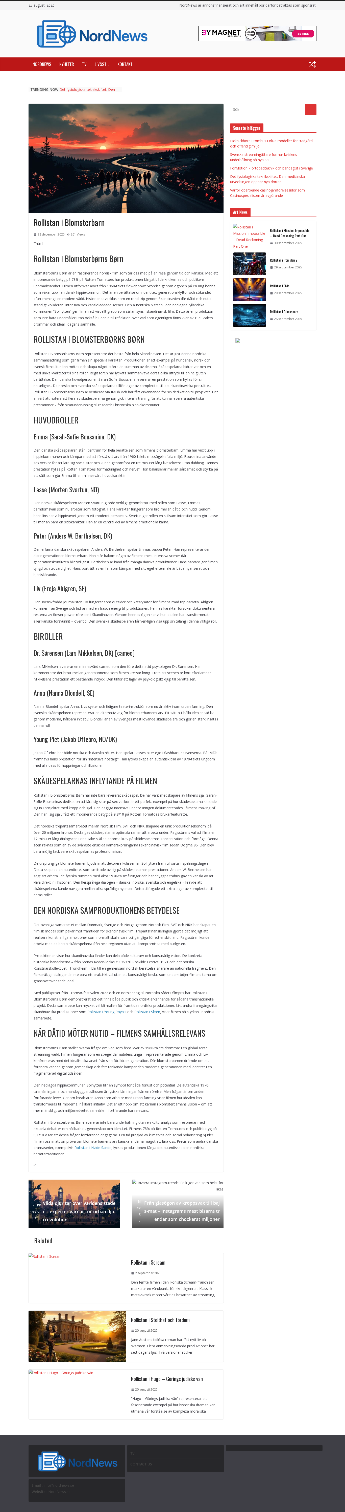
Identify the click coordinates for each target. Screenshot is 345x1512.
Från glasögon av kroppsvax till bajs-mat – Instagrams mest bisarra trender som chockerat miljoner (178, 1211)
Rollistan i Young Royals (106, 1011)
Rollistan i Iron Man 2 (283, 260)
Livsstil (102, 64)
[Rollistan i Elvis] (249, 289)
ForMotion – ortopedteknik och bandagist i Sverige (271, 168)
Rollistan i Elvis (279, 285)
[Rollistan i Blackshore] (249, 315)
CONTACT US (141, 1464)
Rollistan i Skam (147, 1011)
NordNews (42, 64)
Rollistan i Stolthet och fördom (160, 1320)
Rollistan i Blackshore (284, 311)
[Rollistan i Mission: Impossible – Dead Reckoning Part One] (249, 236)
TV (84, 64)
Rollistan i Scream (148, 1262)
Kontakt (125, 64)
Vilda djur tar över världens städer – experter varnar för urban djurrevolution (73, 1211)
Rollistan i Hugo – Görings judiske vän (167, 1378)
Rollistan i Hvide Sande (93, 1147)
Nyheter (66, 64)
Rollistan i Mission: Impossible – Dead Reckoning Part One (289, 233)
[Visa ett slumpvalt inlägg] (312, 64)
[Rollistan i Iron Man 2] (249, 263)
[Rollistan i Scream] (45, 1256)
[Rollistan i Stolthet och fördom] (77, 1313)
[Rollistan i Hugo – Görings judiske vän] (61, 1372)
